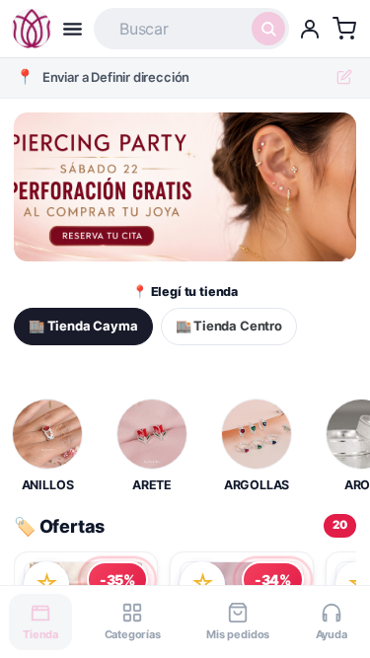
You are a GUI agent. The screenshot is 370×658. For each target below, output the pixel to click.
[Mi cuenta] (310, 28)
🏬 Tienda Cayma (83, 325)
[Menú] (72, 29)
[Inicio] (31, 28)
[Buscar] (268, 28)
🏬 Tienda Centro (229, 325)
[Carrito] (344, 28)
